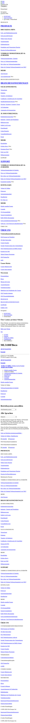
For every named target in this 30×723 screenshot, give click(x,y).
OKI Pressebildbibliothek (7, 296)
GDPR (2, 666)
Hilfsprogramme (5, 155)
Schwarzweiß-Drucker (7, 36)
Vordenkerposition (5, 287)
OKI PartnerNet (5, 257)
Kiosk (2, 137)
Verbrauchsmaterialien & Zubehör (10, 170)
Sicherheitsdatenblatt (6, 194)
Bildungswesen (5, 122)
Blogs (2, 279)
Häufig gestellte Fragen (7, 206)
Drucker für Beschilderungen (8, 50)
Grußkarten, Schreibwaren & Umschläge (11, 98)
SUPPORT (5, 161)
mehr (2, 260)
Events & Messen (5, 686)
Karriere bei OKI (5, 251)
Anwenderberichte (5, 76)
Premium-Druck (5, 149)
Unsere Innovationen (6, 269)
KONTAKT (7, 16)
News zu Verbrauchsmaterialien (9, 61)
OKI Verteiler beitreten (7, 293)
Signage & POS (5, 544)
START (6, 334)
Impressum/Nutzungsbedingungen (10, 700)
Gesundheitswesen (5, 523)
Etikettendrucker (5, 44)
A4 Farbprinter (4, 107)
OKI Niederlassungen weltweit (9, 637)
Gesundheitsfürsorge (6, 134)
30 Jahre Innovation (6, 240)
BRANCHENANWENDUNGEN (14, 83)
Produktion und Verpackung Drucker (10, 47)
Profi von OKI (4, 152)
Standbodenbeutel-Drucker (8, 101)
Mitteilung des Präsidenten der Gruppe (11, 290)
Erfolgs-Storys (4, 146)
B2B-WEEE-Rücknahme (7, 218)
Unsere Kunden (5, 243)
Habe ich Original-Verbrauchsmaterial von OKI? (13, 67)
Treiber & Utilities (5, 188)
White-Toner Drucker (6, 38)
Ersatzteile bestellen (6, 181)
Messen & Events (5, 282)
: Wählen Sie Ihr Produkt (12, 366)
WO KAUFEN (8, 18)
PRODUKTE (6, 26)
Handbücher (4, 197)
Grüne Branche (5, 131)
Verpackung (4, 90)
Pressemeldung (5, 276)
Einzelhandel (4, 128)
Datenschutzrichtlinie (6, 703)
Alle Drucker (4, 73)
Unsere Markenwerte (6, 266)
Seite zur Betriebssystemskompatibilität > (11, 433)
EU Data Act (4, 200)
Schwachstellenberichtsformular (9, 220)
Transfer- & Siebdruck (6, 96)
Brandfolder (4, 143)
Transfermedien (5, 41)
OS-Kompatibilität (5, 212)
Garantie (3, 209)
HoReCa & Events (6, 125)
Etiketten (3, 93)
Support (6, 336)
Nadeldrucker (7, 339)
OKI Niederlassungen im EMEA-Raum (11, 248)
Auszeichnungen (5, 284)
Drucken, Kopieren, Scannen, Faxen (10, 104)
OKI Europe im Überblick (7, 237)
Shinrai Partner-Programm (7, 254)
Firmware (3, 191)
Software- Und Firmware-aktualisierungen (12, 223)
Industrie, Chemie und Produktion (9, 119)
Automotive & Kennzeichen (8, 110)
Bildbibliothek (4, 692)
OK (2, 332)
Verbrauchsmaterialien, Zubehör (9, 58)
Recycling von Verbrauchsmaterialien (10, 64)
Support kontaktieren (6, 215)
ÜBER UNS (6, 230)
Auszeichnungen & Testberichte (9, 689)
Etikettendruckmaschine (7, 116)
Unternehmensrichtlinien (7, 657)
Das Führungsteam (6, 634)
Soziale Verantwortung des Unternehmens (12, 245)
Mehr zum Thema (5, 329)
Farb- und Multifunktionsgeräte (9, 33)
